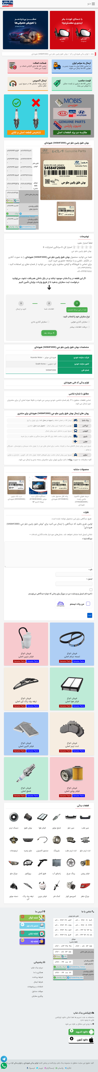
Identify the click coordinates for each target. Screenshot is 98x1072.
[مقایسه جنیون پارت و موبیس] (72, 116)
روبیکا (11, 200)
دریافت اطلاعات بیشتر (78, 327)
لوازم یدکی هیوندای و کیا (79, 54)
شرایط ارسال (38, 982)
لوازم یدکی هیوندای (31, 1063)
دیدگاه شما (87, 538)
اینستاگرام (50, 1068)
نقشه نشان (33, 933)
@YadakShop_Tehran (27, 215)
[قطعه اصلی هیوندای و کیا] (72, 30)
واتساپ (60, 1068)
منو (89, 3)
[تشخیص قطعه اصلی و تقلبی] (26, 116)
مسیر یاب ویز (32, 925)
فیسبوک (31, 1068)
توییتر (40, 1068)
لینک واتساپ (15, 214)
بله (18, 200)
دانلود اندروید (82, 1032)
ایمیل (89, 578)
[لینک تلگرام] (4, 1059)
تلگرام (69, 1068)
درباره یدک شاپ (37, 967)
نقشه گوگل (33, 917)
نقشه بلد (34, 941)
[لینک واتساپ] (4, 1066)
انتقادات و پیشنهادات (35, 986)
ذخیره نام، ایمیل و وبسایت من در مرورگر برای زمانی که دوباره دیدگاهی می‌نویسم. (60, 593)
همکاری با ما (38, 972)
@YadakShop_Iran (28, 227)
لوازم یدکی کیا (16, 1063)
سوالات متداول (37, 991)
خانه (92, 54)
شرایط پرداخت (37, 977)
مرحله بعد (48, 333)
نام (90, 569)
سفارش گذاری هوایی (79, 321)
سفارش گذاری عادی (39, 321)
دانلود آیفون (82, 1040)
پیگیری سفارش (37, 996)
